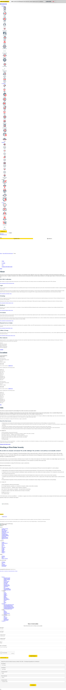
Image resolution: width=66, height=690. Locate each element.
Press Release (4, 229)
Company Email (3, 638)
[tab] (2, 264)
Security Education (5, 558)
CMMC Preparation (4, 21)
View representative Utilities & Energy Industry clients (7, 335)
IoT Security (4, 39)
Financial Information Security (4, 160)
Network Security (5, 48)
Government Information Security (4, 166)
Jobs (4, 211)
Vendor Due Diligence (4, 76)
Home (1, 253)
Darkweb (5, 26)
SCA (2, 539)
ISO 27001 (3, 529)
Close (1, 575)
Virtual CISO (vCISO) (4, 82)
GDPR (3, 550)
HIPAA (5, 114)
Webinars (5, 201)
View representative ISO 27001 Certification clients (7, 283)
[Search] (65, 236)
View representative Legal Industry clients (5, 293)
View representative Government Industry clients (6, 320)
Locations (5, 220)
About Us (3, 561)
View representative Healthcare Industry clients (6, 310)
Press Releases (6, 620)
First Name (2, 627)
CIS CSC (5, 95)
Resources (4, 192)
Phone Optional (4, 675)
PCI (4, 136)
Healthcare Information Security (4, 172)
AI (4, 87)
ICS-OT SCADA (5, 30)
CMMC (3, 542)
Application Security (4, 10)
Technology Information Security (4, 147)
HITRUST (3, 551)
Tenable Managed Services (5, 71)
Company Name (3, 634)
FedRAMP (4, 105)
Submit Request (33, 655)
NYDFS (5, 132)
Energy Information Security (4, 153)
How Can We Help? (3, 645)
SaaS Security (4, 57)
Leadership (3, 562)
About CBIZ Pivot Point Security (8, 253)
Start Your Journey (3, 657)
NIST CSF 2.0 (4, 123)
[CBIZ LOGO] (4, 516)
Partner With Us (5, 224)
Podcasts (5, 188)
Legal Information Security (5, 178)
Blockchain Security (5, 538)
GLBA (3, 548)
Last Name (2, 631)
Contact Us (3, 231)
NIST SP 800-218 (4, 543)
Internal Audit (4, 35)
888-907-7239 (17, 238)
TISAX (5, 141)
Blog (4, 183)
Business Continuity (4, 14)
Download (33, 685)
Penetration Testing (7, 585)
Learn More (48, 1)
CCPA (4, 92)
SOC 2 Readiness (5, 66)
